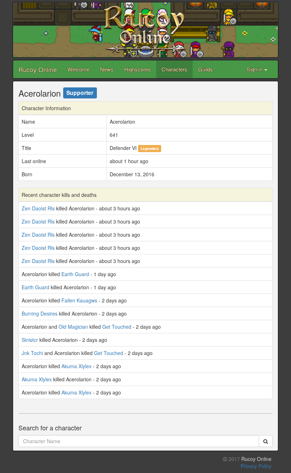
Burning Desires (39, 313)
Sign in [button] (255, 69)
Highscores (137, 69)
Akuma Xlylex (76, 366)
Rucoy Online (37, 69)
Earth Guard (75, 274)
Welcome (78, 69)
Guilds (205, 69)
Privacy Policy (256, 465)
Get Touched (116, 326)
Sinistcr (30, 339)
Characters (174, 69)
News (107, 69)
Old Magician (73, 326)
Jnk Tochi (32, 352)
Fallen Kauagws (79, 300)
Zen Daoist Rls (38, 208)
